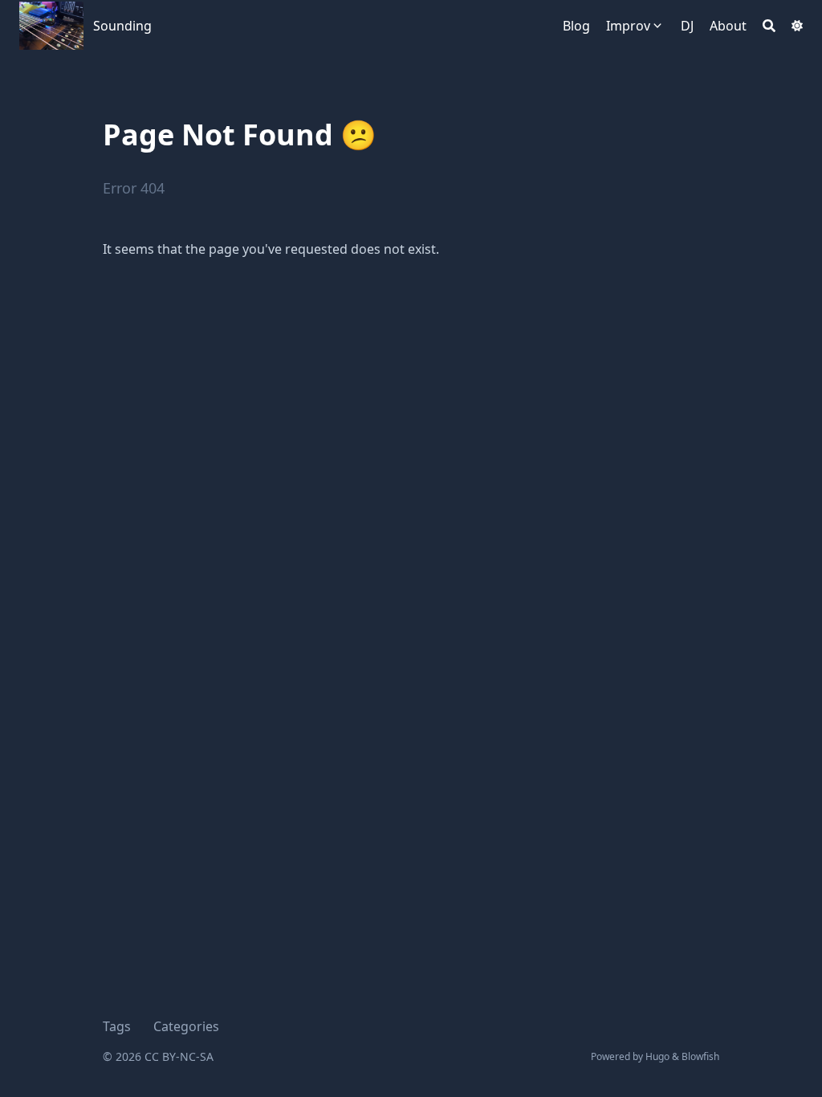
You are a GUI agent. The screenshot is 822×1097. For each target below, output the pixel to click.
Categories (186, 1026)
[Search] (769, 25)
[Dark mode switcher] (797, 25)
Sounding (122, 26)
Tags (117, 1026)
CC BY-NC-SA (179, 1056)
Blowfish (700, 1056)
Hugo (657, 1056)
